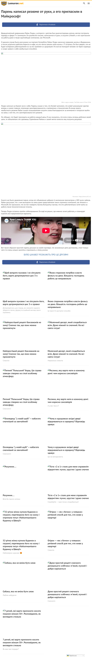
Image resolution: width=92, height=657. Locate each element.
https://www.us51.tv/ (85, 196)
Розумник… (9, 495)
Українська (73, 655)
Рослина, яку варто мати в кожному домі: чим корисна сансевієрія (68, 400)
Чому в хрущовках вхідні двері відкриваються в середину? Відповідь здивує (66, 450)
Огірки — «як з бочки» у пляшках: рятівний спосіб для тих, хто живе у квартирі (65, 543)
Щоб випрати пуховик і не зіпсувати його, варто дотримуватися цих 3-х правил (23, 303)
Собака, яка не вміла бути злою (18, 591)
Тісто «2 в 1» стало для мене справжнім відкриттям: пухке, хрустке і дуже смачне (68, 497)
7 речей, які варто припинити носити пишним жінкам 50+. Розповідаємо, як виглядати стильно (22, 642)
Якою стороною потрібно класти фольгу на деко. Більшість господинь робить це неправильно (68, 304)
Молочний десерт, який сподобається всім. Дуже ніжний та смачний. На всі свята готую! (66, 354)
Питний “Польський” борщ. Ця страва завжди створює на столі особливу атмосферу (21, 402)
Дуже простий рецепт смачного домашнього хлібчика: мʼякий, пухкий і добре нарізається (67, 594)
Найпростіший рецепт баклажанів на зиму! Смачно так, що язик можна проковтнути (21, 354)
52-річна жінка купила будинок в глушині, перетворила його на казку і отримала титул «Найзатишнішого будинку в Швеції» (21, 545)
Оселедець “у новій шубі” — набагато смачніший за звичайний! (21, 449)
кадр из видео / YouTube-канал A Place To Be (78, 102)
